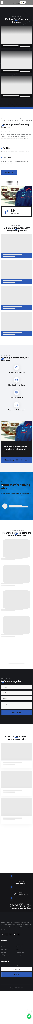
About (3, 944)
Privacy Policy (20, 955)
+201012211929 (20, 883)
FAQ (17, 949)
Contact (3, 952)
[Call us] (29, 1011)
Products (19, 946)
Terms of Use (20, 952)
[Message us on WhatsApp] (29, 1016)
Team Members (20, 944)
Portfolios (4, 949)
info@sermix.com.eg (21, 894)
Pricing (3, 955)
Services (3, 946)
